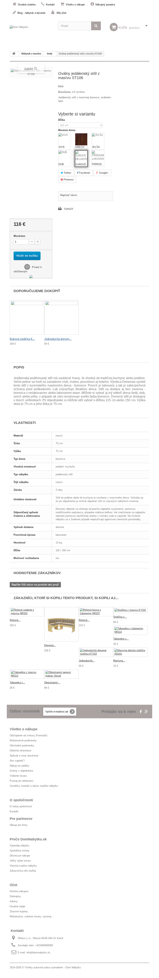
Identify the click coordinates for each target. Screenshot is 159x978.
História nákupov (19, 891)
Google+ (103, 172)
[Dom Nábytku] (31, 29)
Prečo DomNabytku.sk (28, 839)
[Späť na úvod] (13, 53)
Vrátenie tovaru (18, 775)
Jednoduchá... (87, 660)
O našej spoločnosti (21, 806)
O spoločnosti (21, 800)
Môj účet (61, 12)
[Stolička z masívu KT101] (130, 610)
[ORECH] (81, 139)
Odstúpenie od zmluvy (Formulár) (28, 735)
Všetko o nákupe (75, 4)
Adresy (14, 901)
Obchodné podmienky (22, 745)
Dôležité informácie (20, 750)
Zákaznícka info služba (23, 870)
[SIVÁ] (65, 139)
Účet (13, 885)
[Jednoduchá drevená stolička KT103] (96, 652)
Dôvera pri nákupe (20, 855)
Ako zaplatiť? (17, 760)
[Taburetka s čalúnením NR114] (130, 630)
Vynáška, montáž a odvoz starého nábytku (34, 785)
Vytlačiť (68, 208)
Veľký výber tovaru (20, 860)
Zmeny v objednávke (21, 770)
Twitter (67, 172)
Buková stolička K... (22, 339)
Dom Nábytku (73, 967)
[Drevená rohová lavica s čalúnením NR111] (61, 624)
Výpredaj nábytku (19, 845)
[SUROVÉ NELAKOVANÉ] (81, 157)
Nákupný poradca (105, 4)
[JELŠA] (98, 139)
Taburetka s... (121, 638)
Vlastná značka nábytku (23, 865)
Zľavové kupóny (19, 911)
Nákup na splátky (19, 765)
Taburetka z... (17, 682)
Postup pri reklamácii (21, 780)
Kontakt (50, 4)
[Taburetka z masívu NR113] (27, 674)
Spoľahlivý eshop (19, 850)
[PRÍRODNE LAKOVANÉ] (98, 157)
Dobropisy (15, 896)
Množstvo (19, 236)
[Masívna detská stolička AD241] (130, 652)
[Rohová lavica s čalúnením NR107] (96, 611)
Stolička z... (120, 616)
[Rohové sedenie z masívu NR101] (27, 611)
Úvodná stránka (26, 4)
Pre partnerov (21, 819)
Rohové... (15, 620)
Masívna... (119, 660)
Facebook (84, 172)
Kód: (61, 86)
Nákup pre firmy (19, 825)
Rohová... (84, 620)
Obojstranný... (52, 682)
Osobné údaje (17, 906)
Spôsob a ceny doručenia (24, 755)
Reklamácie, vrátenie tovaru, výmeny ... (32, 916)
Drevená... (50, 645)
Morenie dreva (67, 130)
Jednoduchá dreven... (58, 339)
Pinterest (68, 179)
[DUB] (65, 157)
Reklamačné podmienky (23, 740)
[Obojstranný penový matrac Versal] (61, 674)
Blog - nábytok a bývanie (31, 12)
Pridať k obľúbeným (28, 269)
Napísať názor (68, 195)
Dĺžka (62, 119)
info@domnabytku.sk (38, 952)
